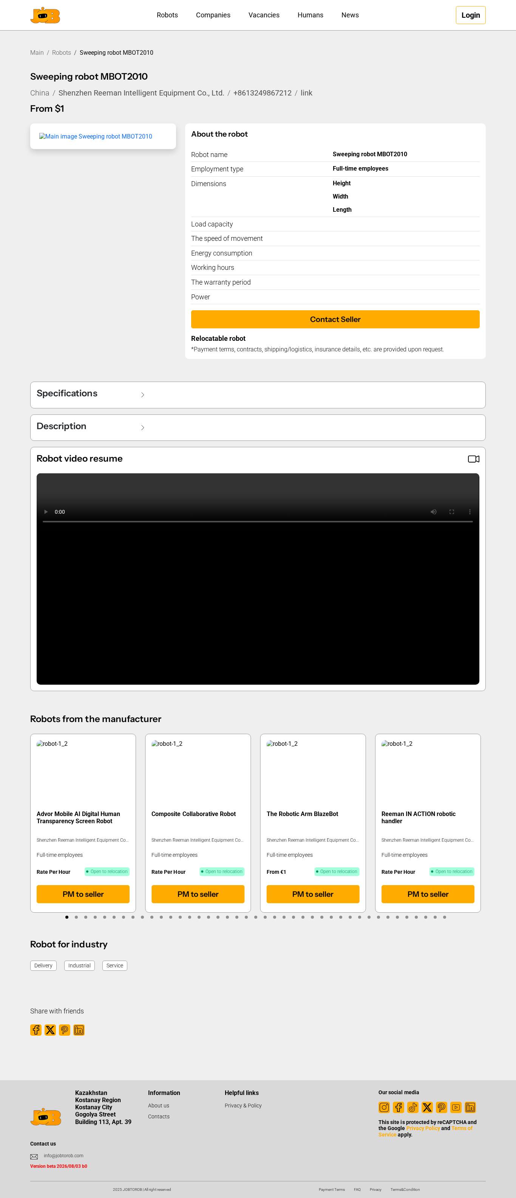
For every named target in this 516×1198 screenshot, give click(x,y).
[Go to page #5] (104, 917)
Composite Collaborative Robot (194, 814)
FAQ (357, 1189)
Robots (167, 15)
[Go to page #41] (444, 917)
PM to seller (83, 894)
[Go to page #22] (265, 917)
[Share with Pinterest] (64, 1030)
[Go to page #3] (85, 917)
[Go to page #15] (199, 917)
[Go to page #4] (95, 917)
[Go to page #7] (123, 917)
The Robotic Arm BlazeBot (302, 814)
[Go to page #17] (217, 917)
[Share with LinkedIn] (79, 1030)
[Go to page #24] (284, 917)
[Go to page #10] (151, 917)
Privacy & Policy (243, 1106)
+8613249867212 (262, 92)
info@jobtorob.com (63, 1155)
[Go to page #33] (369, 917)
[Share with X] (50, 1030)
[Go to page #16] (208, 917)
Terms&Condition (405, 1189)
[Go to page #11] (161, 917)
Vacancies (264, 15)
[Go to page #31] (350, 917)
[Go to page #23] (274, 917)
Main (37, 52)
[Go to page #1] (66, 917)
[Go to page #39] (425, 917)
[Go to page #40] (435, 917)
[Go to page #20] (246, 917)
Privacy (376, 1189)
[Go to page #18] (227, 917)
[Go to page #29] (331, 917)
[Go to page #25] (293, 917)
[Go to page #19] (236, 917)
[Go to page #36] (397, 917)
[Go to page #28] (321, 917)
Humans (310, 15)
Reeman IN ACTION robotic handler (419, 817)
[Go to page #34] (378, 917)
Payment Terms (332, 1189)
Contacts (159, 1116)
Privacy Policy (423, 1128)
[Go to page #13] (180, 917)
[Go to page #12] (170, 917)
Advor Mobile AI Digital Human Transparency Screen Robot (78, 817)
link (306, 92)
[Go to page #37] (406, 917)
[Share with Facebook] (36, 1030)
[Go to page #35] (387, 917)
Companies (213, 15)
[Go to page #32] (359, 917)
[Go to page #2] (76, 917)
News (350, 15)
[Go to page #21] (255, 917)
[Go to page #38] (416, 917)
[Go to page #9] (142, 917)
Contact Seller (335, 319)
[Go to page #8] (132, 917)
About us (158, 1106)
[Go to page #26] (302, 917)
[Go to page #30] (340, 917)
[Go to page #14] (189, 917)
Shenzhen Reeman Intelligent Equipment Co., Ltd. (141, 92)
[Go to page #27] (312, 917)
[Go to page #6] (114, 917)
